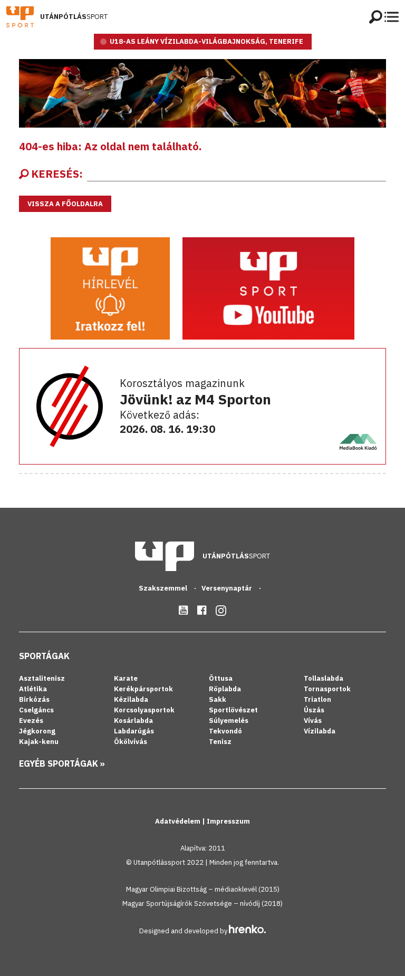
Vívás (313, 720)
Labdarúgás (134, 731)
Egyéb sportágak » (62, 763)
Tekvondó (225, 731)
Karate (126, 678)
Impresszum (228, 821)
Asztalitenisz (42, 678)
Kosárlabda (133, 720)
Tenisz (220, 741)
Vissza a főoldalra (65, 203)
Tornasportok (327, 688)
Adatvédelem (178, 821)
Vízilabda (319, 731)
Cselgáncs (36, 710)
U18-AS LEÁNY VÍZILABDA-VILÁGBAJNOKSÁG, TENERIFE (206, 41)
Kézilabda (131, 699)
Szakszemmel (164, 588)
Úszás (314, 710)
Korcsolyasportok (144, 710)
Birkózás (34, 699)
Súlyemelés (228, 720)
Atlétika (33, 688)
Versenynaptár (227, 588)
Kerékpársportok (143, 688)
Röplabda (225, 688)
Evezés (31, 720)
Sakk (217, 699)
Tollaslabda (323, 678)
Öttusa (221, 678)
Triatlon (317, 699)
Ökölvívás (130, 741)
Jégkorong (37, 731)
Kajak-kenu (39, 741)
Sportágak (44, 656)
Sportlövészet (233, 710)
